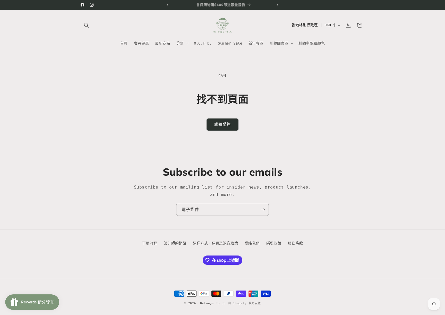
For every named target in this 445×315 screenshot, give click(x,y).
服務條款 (295, 243)
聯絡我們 (252, 243)
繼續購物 (222, 124)
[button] (86, 25)
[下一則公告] (277, 5)
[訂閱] (263, 210)
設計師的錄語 (175, 243)
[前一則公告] (167, 5)
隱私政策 (273, 243)
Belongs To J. (213, 303)
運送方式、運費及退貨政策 (215, 243)
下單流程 (149, 243)
